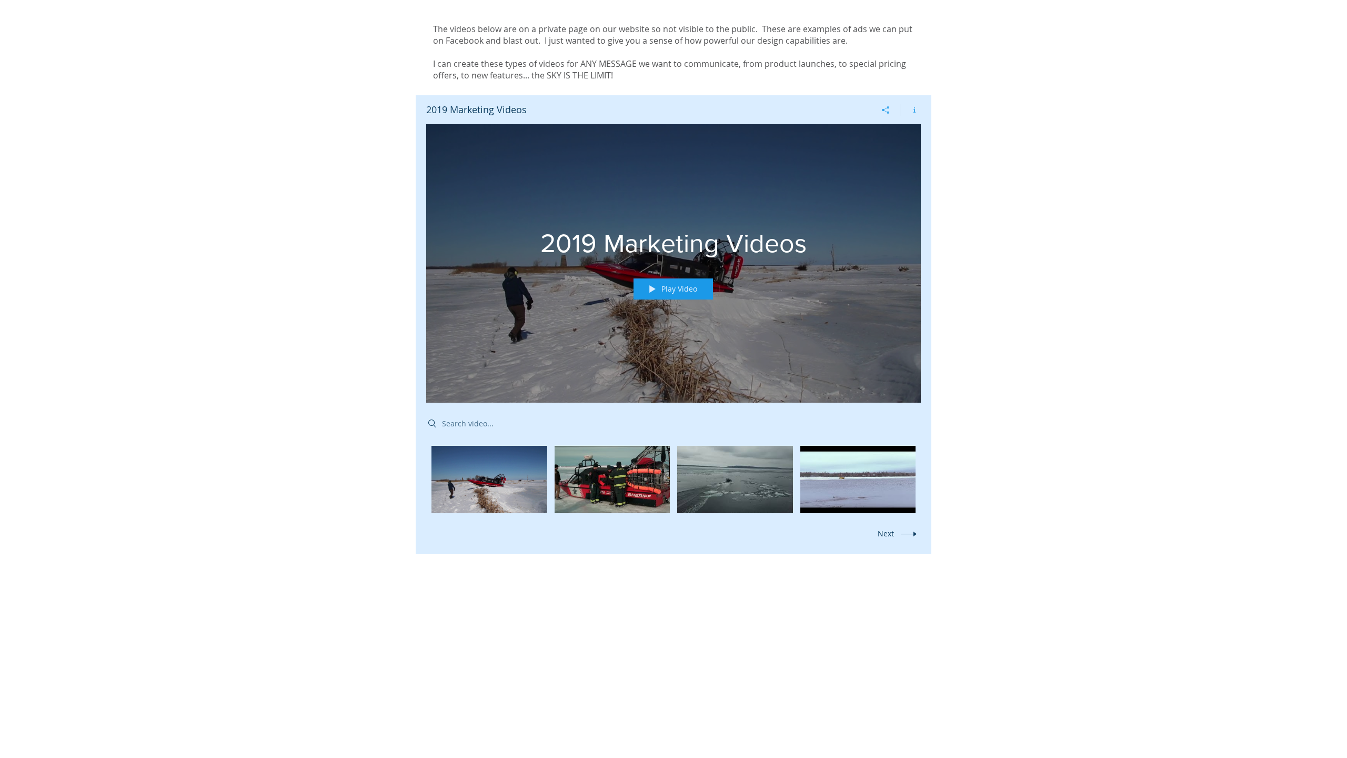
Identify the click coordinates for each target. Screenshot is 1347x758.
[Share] (885, 110)
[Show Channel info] (910, 110)
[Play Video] (489, 479)
